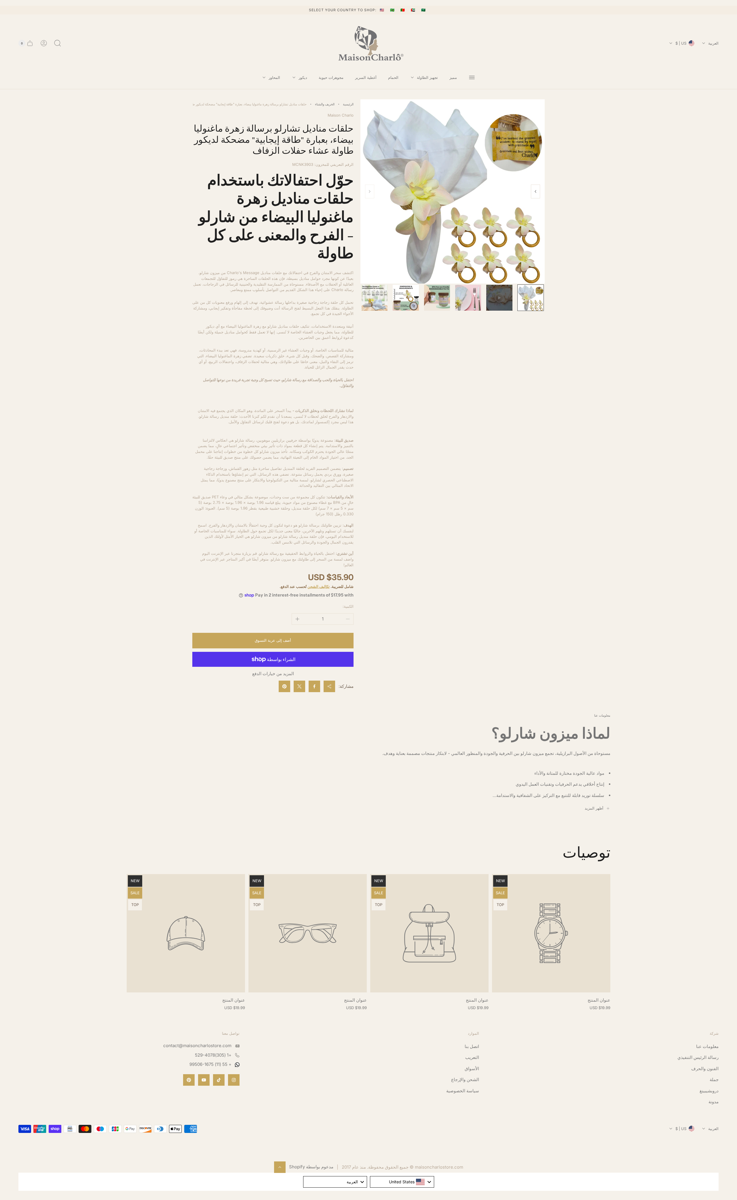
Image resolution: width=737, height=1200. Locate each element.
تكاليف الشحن (318, 586)
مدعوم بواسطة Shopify (311, 1166)
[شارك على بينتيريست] (284, 686)
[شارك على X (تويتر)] (299, 686)
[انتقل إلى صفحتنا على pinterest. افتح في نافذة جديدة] (189, 1080)
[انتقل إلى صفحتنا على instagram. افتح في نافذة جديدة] (234, 1080)
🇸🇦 (423, 10)
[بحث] (57, 43)
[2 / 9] (499, 297)
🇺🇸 (382, 10)
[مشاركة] (329, 686)
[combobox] (402, 1182)
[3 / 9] (468, 297)
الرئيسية (348, 104)
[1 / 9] (530, 297)
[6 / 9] (374, 297)
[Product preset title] (551, 933)
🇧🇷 (393, 10)
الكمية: (348, 606)
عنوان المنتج (599, 1000)
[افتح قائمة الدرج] (472, 77)
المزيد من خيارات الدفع (273, 673)
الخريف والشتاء (325, 104)
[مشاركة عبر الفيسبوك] (314, 686)
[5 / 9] (405, 297)
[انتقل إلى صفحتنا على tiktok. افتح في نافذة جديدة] (219, 1080)
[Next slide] (535, 191)
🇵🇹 (403, 10)
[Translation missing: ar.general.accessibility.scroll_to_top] (280, 1167)
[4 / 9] (437, 297)
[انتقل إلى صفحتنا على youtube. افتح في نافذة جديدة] (204, 1080)
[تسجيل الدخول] (43, 43)
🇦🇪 (414, 10)
